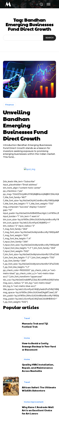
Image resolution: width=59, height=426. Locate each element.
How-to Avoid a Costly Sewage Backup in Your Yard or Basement (39, 346)
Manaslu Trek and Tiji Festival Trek (35, 325)
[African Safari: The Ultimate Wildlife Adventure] (11, 386)
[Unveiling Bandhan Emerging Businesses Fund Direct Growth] (29, 79)
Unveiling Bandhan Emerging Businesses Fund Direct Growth (25, 125)
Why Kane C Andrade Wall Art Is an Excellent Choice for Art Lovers (38, 410)
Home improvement (33, 402)
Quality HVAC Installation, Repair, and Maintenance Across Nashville (38, 367)
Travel (27, 318)
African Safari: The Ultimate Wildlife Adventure (39, 389)
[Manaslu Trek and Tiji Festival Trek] (11, 322)
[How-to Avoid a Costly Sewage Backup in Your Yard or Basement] (11, 343)
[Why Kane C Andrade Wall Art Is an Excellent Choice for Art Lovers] (11, 407)
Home (27, 338)
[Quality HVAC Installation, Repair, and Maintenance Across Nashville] (11, 364)
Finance (9, 104)
